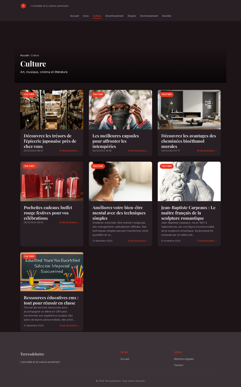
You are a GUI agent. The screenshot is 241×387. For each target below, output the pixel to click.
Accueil (74, 15)
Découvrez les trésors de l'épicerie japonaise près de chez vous (50, 141)
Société (166, 15)
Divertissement (114, 15)
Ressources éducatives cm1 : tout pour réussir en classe (51, 300)
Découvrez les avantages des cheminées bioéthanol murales (188, 141)
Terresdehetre (32, 353)
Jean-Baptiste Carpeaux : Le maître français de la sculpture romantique (188, 213)
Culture (97, 15)
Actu (86, 15)
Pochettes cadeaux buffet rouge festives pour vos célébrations (48, 213)
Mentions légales (184, 358)
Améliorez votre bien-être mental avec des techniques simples (119, 213)
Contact (178, 365)
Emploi (132, 15)
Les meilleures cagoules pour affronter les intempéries (115, 141)
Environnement (149, 15)
